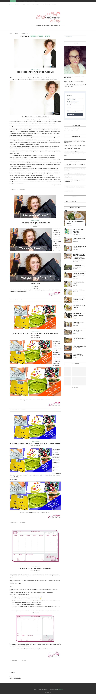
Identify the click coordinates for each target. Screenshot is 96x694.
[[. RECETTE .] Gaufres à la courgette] (68, 307)
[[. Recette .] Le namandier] (68, 348)
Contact (54, 4)
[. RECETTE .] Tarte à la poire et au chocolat (79, 298)
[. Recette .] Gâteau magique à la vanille (78, 355)
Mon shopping (35, 4)
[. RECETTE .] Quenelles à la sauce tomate (79, 247)
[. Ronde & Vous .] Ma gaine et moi (35, 223)
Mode (11, 4)
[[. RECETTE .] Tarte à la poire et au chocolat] (68, 300)
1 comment (23, 660)
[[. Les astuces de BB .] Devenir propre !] (68, 267)
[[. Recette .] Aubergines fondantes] (68, 240)
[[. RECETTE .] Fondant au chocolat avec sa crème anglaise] (68, 275)
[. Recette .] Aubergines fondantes (79, 239)
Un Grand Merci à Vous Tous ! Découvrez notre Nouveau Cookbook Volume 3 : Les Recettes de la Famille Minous (74, 141)
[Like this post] (54, 189)
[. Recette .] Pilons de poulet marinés (78, 323)
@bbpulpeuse (75, 387)
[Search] (85, 4)
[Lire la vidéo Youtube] (35, 267)
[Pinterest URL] (67, 371)
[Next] (19, 1)
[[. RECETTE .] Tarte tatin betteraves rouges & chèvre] (68, 315)
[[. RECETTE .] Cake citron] (68, 340)
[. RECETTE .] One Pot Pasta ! (78, 283)
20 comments (22, 189)
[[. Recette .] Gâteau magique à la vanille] (68, 356)
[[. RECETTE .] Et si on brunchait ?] (68, 332)
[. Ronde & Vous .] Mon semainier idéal (35, 568)
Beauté (16, 4)
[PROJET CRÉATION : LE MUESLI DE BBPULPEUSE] (68, 231)
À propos (48, 4)
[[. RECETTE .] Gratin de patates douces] (75, 218)
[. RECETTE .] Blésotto (78, 290)
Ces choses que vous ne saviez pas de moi (35, 72)
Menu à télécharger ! (68, 190)
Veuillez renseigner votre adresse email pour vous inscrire (73, 103)
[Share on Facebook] (56, 189)
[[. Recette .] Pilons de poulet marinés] (68, 324)
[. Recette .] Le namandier (79, 346)
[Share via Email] (60, 189)
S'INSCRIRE (71, 114)
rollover (65, 175)
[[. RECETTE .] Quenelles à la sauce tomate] (68, 248)
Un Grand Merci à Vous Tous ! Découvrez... (29, 1)
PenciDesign (60, 689)
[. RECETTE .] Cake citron (79, 338)
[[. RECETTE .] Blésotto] (68, 292)
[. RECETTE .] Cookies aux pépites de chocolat (73, 151)
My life (22, 4)
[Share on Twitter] (57, 189)
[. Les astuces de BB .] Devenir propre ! (72, 148)
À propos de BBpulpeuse (15, 676)
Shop (43, 4)
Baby (28, 4)
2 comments (23, 409)
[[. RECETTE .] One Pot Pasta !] (68, 284)
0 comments (23, 299)
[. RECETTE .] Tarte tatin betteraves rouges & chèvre (79, 315)
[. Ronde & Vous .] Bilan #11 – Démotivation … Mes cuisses (35, 443)
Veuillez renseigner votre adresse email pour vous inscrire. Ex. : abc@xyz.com (75, 111)
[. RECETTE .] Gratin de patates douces (75, 222)
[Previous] (17, 1)
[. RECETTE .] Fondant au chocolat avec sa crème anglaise (79, 275)
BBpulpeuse (37, 74)
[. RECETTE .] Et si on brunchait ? (75, 173)
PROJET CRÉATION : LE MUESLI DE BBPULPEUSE (75, 145)
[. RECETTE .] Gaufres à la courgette (79, 306)
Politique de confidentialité (15, 678)
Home (11, 33)
